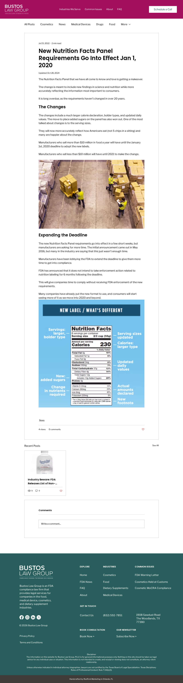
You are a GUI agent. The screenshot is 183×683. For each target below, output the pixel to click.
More (124, 24)
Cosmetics (46, 24)
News (62, 24)
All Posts (29, 24)
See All (155, 445)
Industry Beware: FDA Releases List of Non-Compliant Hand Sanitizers (42, 481)
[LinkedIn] (33, 617)
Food (112, 24)
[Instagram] (27, 617)
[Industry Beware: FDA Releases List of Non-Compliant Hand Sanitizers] (45, 462)
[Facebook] (21, 617)
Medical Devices (80, 24)
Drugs (99, 24)
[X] (39, 617)
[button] (70, 9)
